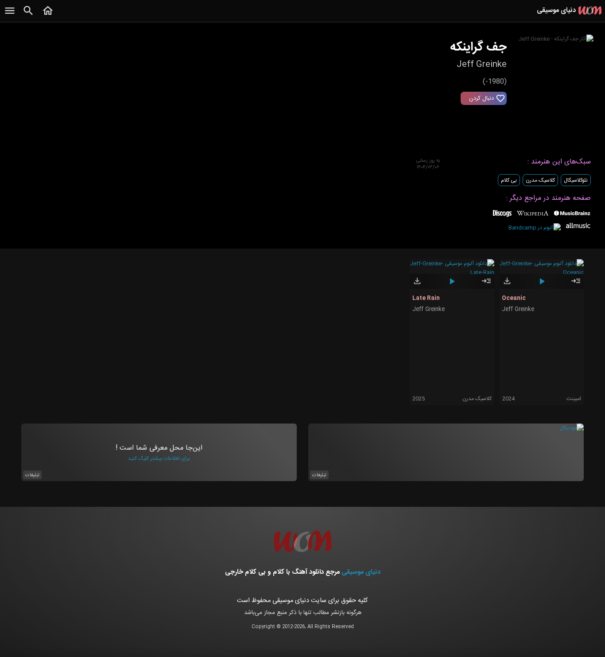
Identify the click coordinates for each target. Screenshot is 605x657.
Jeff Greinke (428, 309)
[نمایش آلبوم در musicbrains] (572, 214)
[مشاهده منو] (10, 15)
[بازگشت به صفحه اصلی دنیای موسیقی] (48, 15)
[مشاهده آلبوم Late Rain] (486, 284)
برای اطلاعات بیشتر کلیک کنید (159, 458)
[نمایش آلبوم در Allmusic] (578, 226)
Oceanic (514, 298)
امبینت (573, 398)
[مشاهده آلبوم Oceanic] (575, 284)
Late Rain (426, 298)
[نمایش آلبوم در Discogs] (502, 216)
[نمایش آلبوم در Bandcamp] (534, 227)
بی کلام (509, 180)
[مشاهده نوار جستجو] (28, 15)
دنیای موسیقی (360, 572)
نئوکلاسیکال (576, 180)
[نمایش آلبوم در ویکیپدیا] (532, 216)
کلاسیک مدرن (540, 180)
